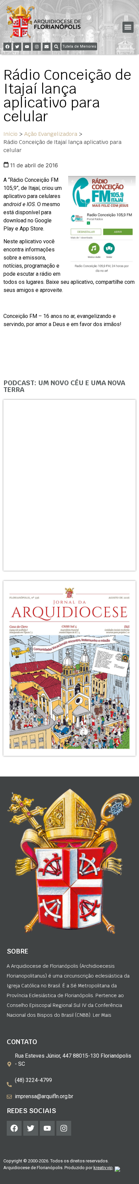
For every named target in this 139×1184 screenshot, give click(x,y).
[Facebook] (7, 47)
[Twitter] (17, 47)
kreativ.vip (103, 1167)
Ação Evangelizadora (50, 134)
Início (10, 134)
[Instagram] (37, 47)
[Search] (56, 47)
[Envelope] (47, 47)
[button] (128, 27)
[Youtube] (27, 47)
